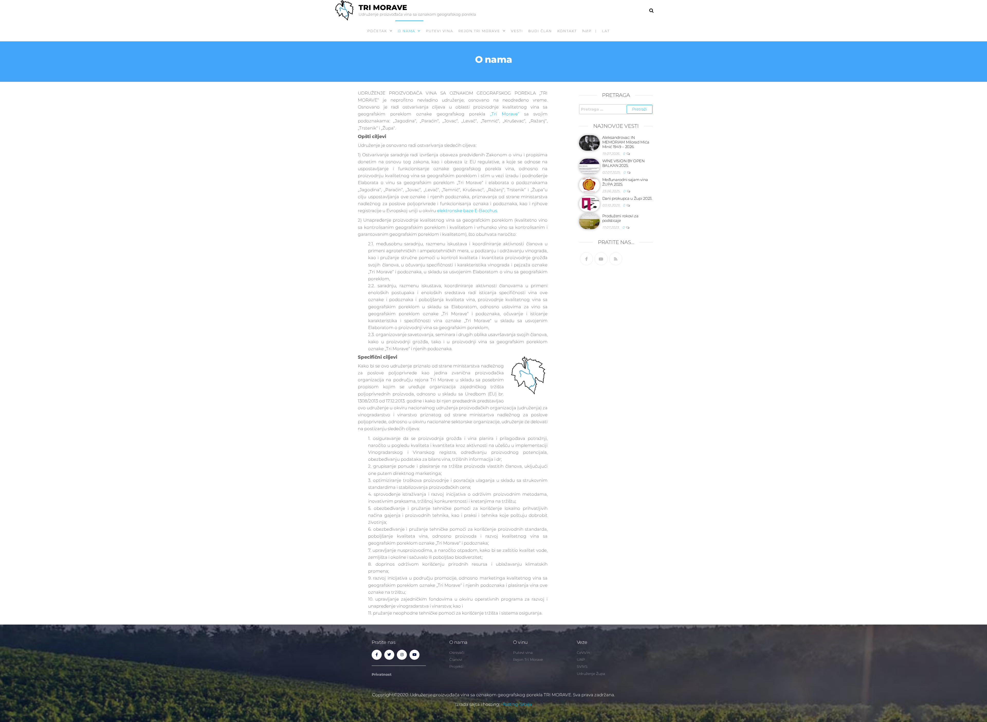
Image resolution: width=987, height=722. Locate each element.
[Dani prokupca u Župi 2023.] (589, 203)
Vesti (517, 31)
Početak (377, 31)
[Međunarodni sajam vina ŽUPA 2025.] (589, 184)
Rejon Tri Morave (479, 31)
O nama (406, 31)
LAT (606, 31)
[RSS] (615, 258)
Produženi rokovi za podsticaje (620, 218)
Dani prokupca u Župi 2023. (627, 198)
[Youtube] (601, 258)
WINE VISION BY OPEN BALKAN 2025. (623, 163)
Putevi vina (439, 31)
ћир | (589, 31)
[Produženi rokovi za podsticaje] (589, 221)
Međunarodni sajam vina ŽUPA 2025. (625, 182)
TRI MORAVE (383, 7)
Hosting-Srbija (516, 704)
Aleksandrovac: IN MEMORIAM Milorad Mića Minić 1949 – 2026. (625, 142)
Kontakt (567, 31)
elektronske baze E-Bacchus (467, 210)
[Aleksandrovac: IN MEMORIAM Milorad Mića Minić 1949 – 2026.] (589, 142)
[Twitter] (389, 655)
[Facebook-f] (377, 655)
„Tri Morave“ (504, 113)
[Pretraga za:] (616, 109)
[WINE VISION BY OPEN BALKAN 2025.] (589, 166)
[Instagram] (402, 655)
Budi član (540, 31)
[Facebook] (586, 258)
